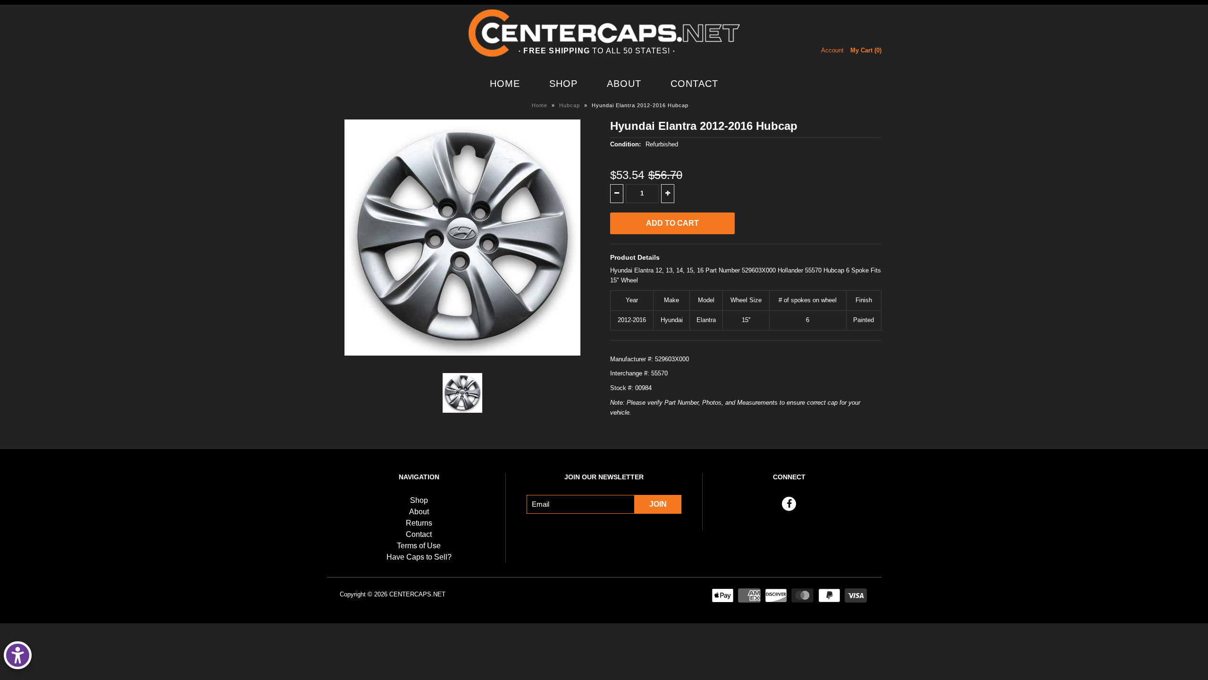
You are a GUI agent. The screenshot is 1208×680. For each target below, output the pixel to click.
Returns (419, 523)
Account (832, 50)
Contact (694, 83)
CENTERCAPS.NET (417, 594)
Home (505, 83)
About (624, 83)
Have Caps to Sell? (419, 557)
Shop (563, 83)
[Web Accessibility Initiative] (17, 655)
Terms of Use (419, 546)
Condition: (625, 144)
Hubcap (569, 105)
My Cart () (865, 50)
